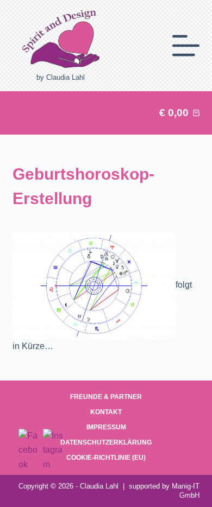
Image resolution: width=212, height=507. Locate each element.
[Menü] (185, 45)
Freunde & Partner (106, 397)
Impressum (106, 427)
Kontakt (106, 412)
